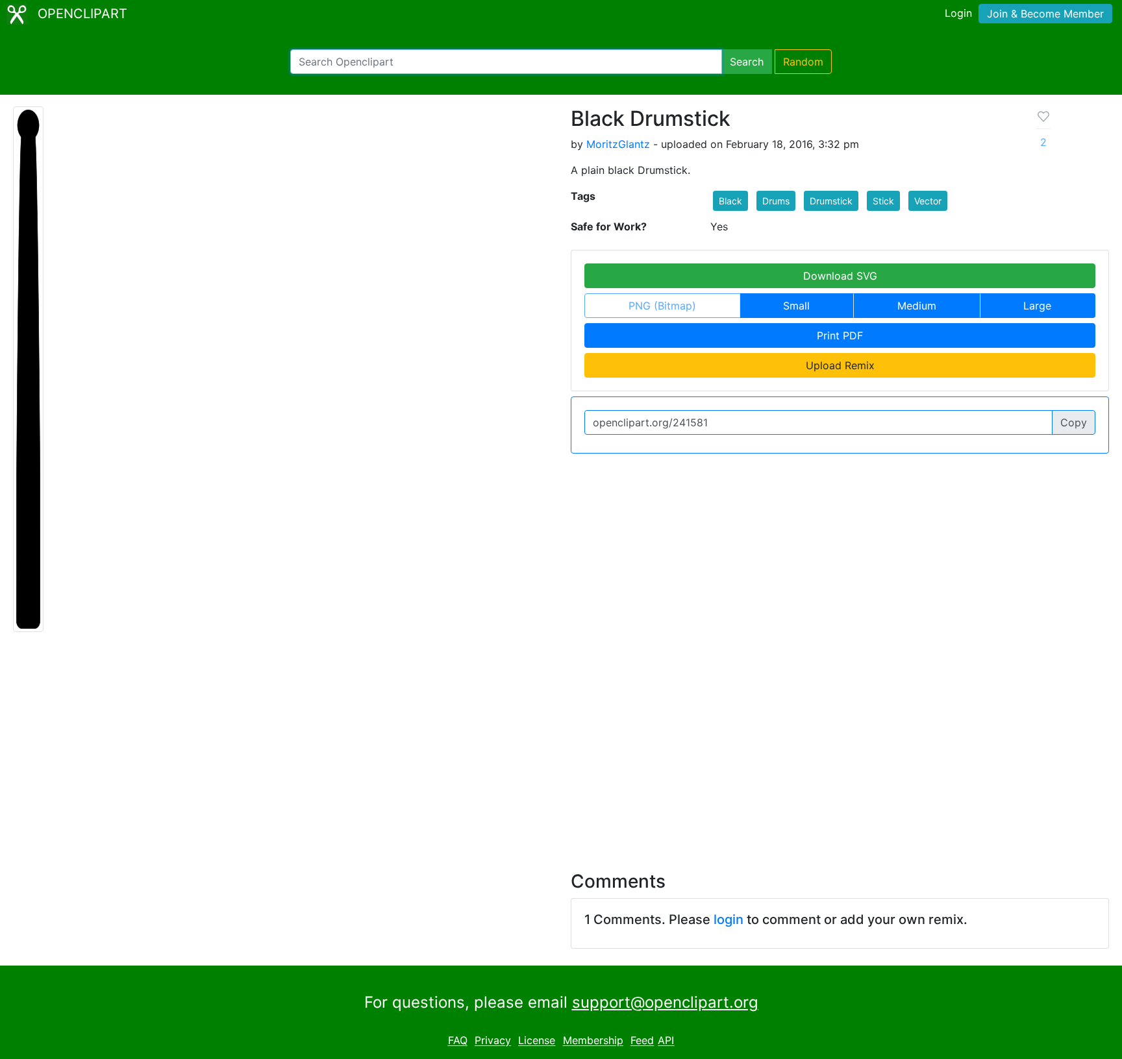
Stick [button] (883, 200)
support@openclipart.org (665, 1002)
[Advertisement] (561, 743)
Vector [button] (927, 200)
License (536, 1040)
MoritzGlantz (618, 144)
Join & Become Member (1045, 13)
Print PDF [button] (840, 335)
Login (958, 12)
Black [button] (730, 200)
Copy (1073, 422)
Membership (593, 1040)
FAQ (458, 1040)
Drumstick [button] (831, 200)
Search (747, 61)
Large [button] (1037, 305)
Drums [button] (776, 200)
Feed (642, 1040)
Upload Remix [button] (840, 365)
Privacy (493, 1040)
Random (803, 61)
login (728, 919)
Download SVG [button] (840, 275)
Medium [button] (916, 305)
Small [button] (796, 305)
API (666, 1040)
